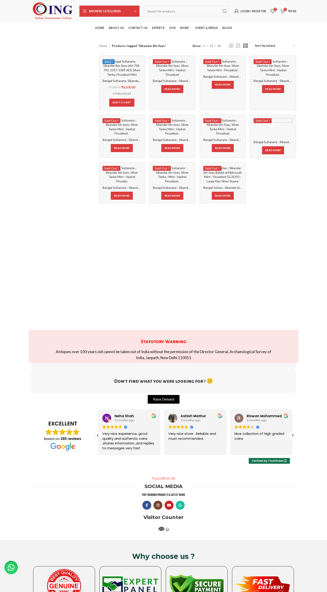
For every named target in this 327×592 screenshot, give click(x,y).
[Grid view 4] (245, 46)
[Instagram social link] (157, 505)
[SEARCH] (225, 11)
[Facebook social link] (146, 505)
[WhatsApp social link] (180, 505)
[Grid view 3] (238, 46)
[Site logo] (53, 11)
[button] (292, 435)
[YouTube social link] (169, 505)
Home (103, 46)
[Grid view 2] (231, 46)
